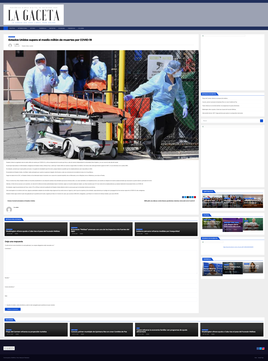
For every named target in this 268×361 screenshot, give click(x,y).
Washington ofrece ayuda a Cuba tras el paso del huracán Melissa (33, 231)
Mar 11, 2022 (208, 270)
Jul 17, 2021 (228, 227)
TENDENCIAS (71, 28)
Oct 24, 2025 (248, 203)
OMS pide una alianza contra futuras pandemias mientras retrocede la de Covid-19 (169, 201)
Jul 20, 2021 (208, 228)
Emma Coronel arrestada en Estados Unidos (21, 201)
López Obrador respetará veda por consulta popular (211, 225)
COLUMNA (81, 28)
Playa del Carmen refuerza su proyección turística (215, 98)
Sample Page (260, 357)
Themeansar (26, 357)
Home (256, 357)
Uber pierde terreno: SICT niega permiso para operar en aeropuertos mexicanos (222, 113)
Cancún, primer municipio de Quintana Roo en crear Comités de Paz (219, 102)
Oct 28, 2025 (208, 205)
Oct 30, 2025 (206, 334)
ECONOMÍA (61, 28)
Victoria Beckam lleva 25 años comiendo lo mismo (252, 269)
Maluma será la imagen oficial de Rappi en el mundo (232, 271)
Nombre (7, 277)
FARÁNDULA (42, 28)
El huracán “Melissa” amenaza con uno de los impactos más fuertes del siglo (100, 230)
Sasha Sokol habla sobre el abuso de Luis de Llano (211, 268)
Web (6, 296)
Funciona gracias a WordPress (9, 357)
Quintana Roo (207, 198)
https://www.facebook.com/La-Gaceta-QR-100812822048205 (238, 247)
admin (17, 44)
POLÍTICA (12, 28)
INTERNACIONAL (22, 28)
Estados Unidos (25, 46)
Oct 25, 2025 (228, 205)
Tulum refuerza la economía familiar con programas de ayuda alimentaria (220, 105)
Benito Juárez (74, 329)
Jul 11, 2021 (248, 227)
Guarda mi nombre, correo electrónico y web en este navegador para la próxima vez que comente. (31, 305)
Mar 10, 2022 (248, 271)
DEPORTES (52, 28)
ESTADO (32, 28)
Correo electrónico (10, 287)
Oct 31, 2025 (10, 334)
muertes (31, 46)
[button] (263, 28)
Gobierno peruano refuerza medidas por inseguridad (158, 231)
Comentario (8, 248)
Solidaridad (8, 329)
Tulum (212, 198)
